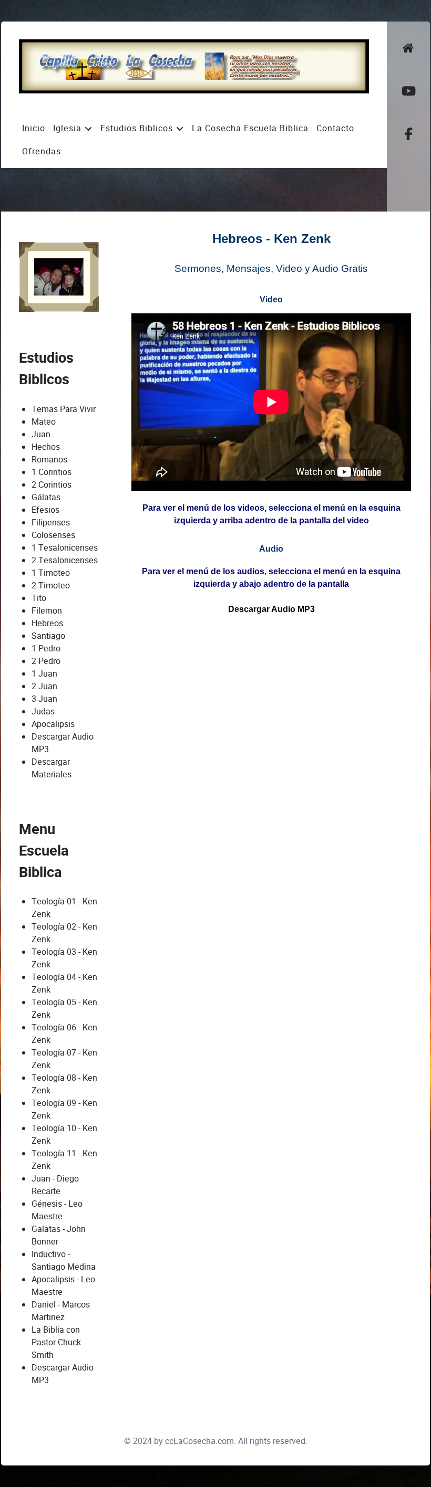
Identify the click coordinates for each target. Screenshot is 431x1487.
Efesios (45, 510)
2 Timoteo (51, 585)
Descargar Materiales (51, 768)
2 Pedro (46, 661)
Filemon (47, 611)
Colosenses (53, 535)
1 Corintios (51, 472)
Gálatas (46, 497)
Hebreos (47, 623)
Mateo (44, 422)
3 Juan (44, 699)
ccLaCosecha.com (199, 1441)
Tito (39, 598)
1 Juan (44, 674)
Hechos (46, 447)
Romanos (49, 460)
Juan (41, 434)
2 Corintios (51, 485)
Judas (43, 711)
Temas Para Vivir (64, 409)
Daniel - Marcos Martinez (61, 1311)
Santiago (48, 636)
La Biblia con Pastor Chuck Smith (56, 1342)
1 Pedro (46, 648)
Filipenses (51, 522)
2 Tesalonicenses (65, 560)
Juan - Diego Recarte (55, 1185)
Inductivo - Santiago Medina (64, 1260)
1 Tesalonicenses (65, 548)
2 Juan (44, 686)
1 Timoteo (51, 573)
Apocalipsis (53, 724)
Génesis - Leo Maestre (57, 1210)
